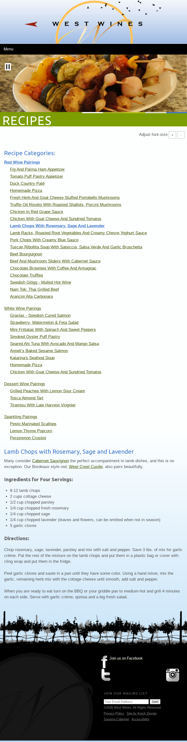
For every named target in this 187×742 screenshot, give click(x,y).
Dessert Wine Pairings (24, 384)
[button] (8, 66)
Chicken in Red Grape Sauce (36, 211)
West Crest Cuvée (86, 466)
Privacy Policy (114, 713)
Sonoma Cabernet (116, 719)
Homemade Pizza (26, 190)
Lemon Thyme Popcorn (31, 431)
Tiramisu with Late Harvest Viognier (43, 405)
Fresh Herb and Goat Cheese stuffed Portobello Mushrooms (65, 197)
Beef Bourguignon (26, 254)
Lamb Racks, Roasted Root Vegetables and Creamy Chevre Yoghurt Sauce (78, 233)
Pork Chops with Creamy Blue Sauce (44, 240)
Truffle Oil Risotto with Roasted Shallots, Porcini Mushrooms (65, 204)
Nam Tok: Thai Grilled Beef (34, 289)
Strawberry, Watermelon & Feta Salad (44, 322)
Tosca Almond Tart (26, 398)
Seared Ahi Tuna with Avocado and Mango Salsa (54, 343)
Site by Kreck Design (142, 713)
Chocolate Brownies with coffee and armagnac (53, 268)
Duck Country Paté (27, 183)
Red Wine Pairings (22, 162)
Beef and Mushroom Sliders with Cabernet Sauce (55, 261)
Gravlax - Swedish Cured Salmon (40, 315)
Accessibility (140, 719)
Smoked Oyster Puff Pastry (35, 336)
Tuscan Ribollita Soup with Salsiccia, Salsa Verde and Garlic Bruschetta (76, 247)
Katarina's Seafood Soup (32, 358)
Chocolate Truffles (26, 275)
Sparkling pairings (20, 416)
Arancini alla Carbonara (31, 296)
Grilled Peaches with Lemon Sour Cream (47, 391)
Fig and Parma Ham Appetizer (37, 169)
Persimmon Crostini (28, 438)
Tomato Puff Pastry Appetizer (36, 176)
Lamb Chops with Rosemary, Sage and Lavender (57, 226)
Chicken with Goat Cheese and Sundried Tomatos (55, 218)
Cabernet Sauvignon (50, 461)
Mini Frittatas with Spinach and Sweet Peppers (53, 329)
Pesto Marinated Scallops (33, 424)
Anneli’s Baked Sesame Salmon (39, 350)
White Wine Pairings (22, 308)
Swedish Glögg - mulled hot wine (40, 282)
